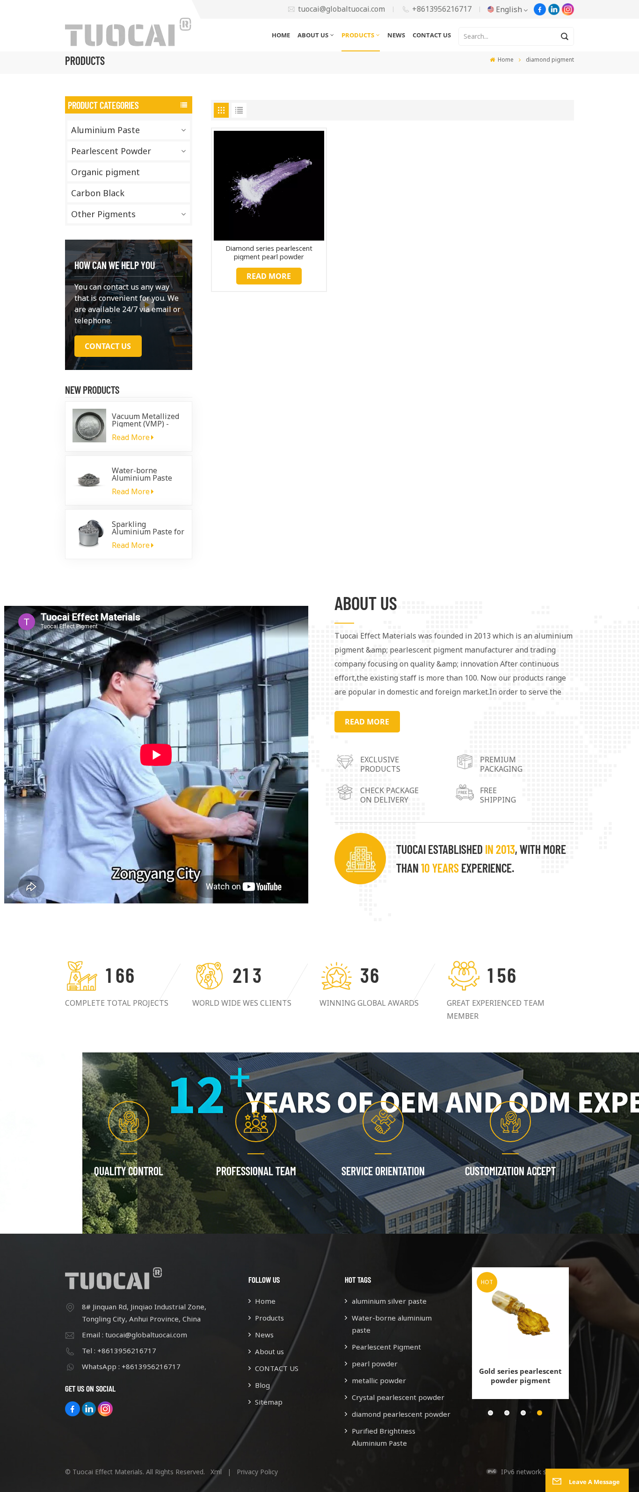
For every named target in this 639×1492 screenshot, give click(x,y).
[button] (490, 1412)
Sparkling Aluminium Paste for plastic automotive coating (148, 527)
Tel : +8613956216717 (119, 1350)
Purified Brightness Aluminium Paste (383, 1437)
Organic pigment (105, 172)
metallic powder (379, 1380)
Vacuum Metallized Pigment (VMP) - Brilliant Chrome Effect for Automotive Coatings (148, 419)
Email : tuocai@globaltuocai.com (134, 1334)
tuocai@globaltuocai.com (341, 9)
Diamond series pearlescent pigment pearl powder (268, 252)
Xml (216, 1471)
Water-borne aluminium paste (392, 1324)
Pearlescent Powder (111, 150)
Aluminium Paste (105, 129)
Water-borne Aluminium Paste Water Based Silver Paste (145, 474)
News (396, 35)
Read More (131, 437)
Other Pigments (103, 214)
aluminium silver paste (389, 1301)
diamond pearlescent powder (401, 1414)
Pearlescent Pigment (386, 1346)
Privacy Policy (257, 1471)
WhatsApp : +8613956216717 (131, 1366)
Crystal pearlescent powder (398, 1397)
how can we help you (114, 265)
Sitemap (269, 1402)
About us (313, 35)
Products (357, 35)
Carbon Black (97, 193)
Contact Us (108, 346)
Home (281, 35)
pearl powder (374, 1363)
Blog (262, 1385)
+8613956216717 (442, 9)
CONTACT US (432, 35)
